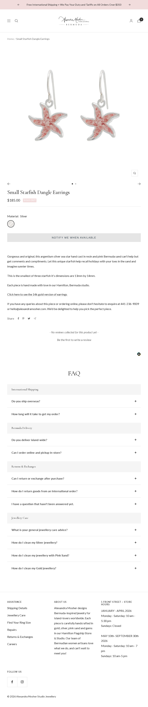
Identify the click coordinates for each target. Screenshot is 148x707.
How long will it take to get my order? (36, 414)
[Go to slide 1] (72, 183)
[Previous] (8, 184)
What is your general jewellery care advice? (40, 529)
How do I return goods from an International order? (44, 491)
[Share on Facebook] (18, 318)
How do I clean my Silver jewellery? (34, 542)
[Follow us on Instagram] (22, 682)
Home (10, 38)
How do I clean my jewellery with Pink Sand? (40, 555)
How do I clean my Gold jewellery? (34, 568)
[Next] (139, 184)
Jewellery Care (16, 615)
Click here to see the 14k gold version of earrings (37, 294)
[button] (74, 339)
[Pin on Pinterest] (23, 318)
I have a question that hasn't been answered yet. (43, 504)
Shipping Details (17, 608)
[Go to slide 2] (75, 183)
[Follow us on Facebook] (12, 682)
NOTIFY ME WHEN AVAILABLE (74, 237)
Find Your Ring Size (19, 622)
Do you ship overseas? (26, 401)
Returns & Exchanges (20, 636)
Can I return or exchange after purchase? (38, 478)
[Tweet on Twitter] (29, 318)
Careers (12, 644)
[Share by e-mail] (35, 318)
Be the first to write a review (74, 339)
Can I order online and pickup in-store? (36, 452)
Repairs (12, 629)
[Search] (16, 20)
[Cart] (139, 20)
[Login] (131, 20)
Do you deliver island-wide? (29, 440)
